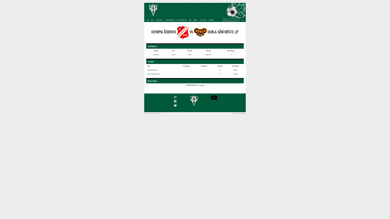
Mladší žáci (159, 20)
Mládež (195, 20)
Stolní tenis (203, 20)
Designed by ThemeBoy (239, 113)
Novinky (211, 20)
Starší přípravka (170, 20)
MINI (190, 20)
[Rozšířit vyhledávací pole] (214, 98)
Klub (147, 20)
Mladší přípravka (182, 20)
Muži (152, 20)
